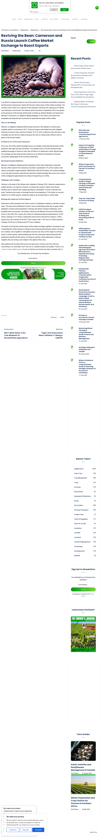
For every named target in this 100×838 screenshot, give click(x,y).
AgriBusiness (17, 51)
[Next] (84, 814)
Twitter (3, 249)
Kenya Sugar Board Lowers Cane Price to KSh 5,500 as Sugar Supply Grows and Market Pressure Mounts (83, 94)
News (14, 19)
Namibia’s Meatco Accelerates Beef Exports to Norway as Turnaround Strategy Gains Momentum (83, 104)
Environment (78, 492)
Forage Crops (79, 514)
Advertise (84, 19)
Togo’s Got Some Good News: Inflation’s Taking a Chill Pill (50, 335)
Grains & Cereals (80, 523)
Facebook (19, 249)
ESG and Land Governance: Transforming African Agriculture (87, 133)
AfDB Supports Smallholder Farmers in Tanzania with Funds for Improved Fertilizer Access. (87, 232)
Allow (64, 10)
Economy (77, 487)
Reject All (26, 830)
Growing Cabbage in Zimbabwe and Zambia (87, 349)
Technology (65, 19)
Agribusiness (28, 19)
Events (20, 19)
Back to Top (93, 832)
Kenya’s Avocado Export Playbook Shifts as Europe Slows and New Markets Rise (83, 85)
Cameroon (54, 317)
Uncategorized (79, 551)
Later (54, 10)
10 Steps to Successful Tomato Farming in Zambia (86, 317)
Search (73, 38)
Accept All (38, 830)
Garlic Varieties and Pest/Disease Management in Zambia (83, 767)
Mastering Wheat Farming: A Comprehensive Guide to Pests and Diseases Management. (86, 333)
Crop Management (80, 478)
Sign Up (33, 263)
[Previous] (81, 814)
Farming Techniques (81, 510)
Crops (37, 19)
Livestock (45, 19)
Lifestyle (77, 533)
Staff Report (5, 51)
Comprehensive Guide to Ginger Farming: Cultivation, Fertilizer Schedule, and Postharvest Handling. (87, 184)
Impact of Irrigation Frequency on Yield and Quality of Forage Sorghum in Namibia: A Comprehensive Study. (87, 150)
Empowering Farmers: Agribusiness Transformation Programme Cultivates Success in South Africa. (87, 275)
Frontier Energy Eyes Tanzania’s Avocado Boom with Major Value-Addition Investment (82, 75)
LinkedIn (9, 249)
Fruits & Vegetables (81, 519)
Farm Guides (54, 19)
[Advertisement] (33, 295)
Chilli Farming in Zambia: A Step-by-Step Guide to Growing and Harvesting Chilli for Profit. (86, 214)
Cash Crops (78, 473)
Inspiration (78, 528)
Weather (75, 19)
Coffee (62, 317)
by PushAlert (35, 12)
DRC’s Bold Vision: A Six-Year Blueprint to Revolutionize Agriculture (16, 335)
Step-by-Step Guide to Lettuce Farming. (87, 199)
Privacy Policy (42, 267)
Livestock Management (82, 542)
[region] (25, 823)
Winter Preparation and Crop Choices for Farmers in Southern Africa (87, 167)
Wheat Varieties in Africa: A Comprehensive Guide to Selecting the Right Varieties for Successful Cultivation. (87, 366)
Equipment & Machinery (82, 496)
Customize (12, 830)
